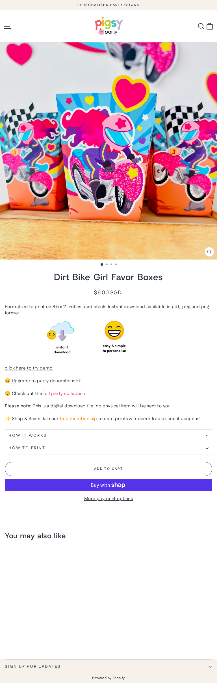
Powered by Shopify (108, 678)
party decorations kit (59, 381)
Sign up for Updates (33, 666)
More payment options (108, 499)
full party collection (64, 393)
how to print (26, 448)
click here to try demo (29, 368)
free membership (78, 419)
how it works (27, 435)
